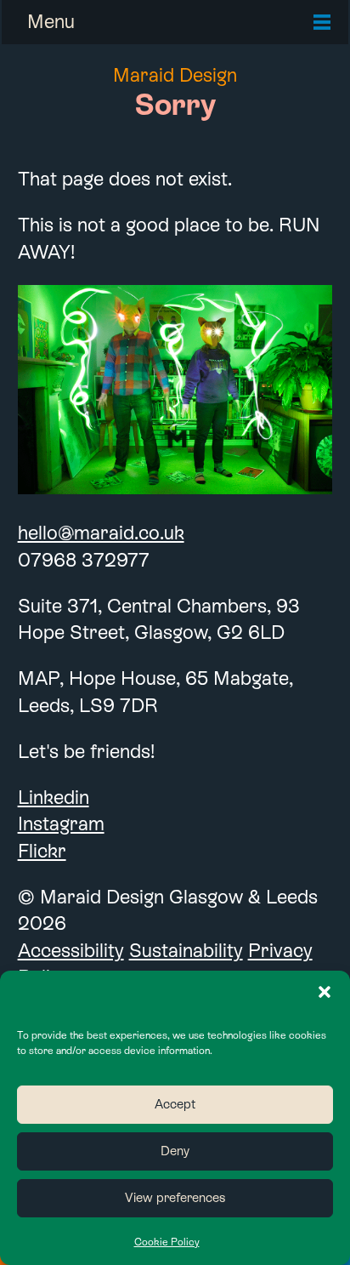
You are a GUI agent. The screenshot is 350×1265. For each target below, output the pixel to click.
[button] (324, 991)
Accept (175, 1104)
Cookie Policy (167, 1242)
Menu (51, 21)
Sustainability (186, 950)
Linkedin (53, 797)
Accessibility (71, 950)
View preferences (175, 1197)
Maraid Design (175, 75)
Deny (175, 1150)
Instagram (61, 823)
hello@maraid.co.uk (101, 532)
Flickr (42, 851)
